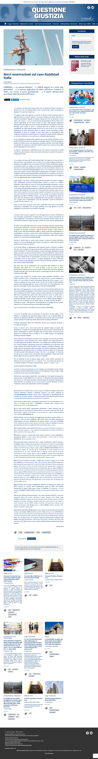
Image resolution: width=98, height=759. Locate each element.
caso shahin (76, 167)
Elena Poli (72, 114)
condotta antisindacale (78, 120)
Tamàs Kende (55, 646)
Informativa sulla (10, 748)
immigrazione (11, 716)
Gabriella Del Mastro (58, 579)
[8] (54, 286)
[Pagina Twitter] (92, 7)
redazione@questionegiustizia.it (24, 745)
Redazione (74, 155)
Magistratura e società (26, 24)
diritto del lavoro (16, 610)
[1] (60, 110)
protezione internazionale (78, 169)
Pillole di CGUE (8, 573)
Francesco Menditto (73, 202)
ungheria (51, 656)
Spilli (93, 24)
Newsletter (82, 31)
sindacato (87, 122)
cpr (18, 714)
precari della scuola (12, 614)
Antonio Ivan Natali (29, 579)
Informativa (72, 2)
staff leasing (31, 676)
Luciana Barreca (49, 702)
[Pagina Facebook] (89, 7)
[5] (32, 262)
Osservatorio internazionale (43, 24)
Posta (8, 99)
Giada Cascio (72, 284)
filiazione (79, 317)
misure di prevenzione (87, 207)
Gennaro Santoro (8, 708)
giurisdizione (52, 712)
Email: (73, 35)
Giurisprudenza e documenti (68, 24)
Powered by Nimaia (49, 753)
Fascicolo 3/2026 (86, 61)
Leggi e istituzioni (13, 24)
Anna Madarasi (49, 646)
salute (17, 716)
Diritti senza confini (85, 24)
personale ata (11, 612)
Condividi (15, 99)
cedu (75, 207)
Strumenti (56, 24)
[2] (49, 184)
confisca (79, 207)
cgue (20, 532)
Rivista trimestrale (82, 57)
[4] (39, 237)
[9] (52, 307)
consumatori (15, 669)
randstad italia (46, 532)
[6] (26, 273)
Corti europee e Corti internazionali (10, 637)
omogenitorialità (86, 317)
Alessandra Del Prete (9, 583)
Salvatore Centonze (50, 579)
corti (38, 532)
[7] (30, 284)
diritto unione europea (54, 654)
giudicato (35, 595)
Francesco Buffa (28, 702)
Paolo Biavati (8, 82)
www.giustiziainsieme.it (21, 394)
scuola (10, 616)
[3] (43, 208)
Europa (47, 636)
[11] (47, 383)
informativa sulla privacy (84, 43)
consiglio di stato (29, 532)
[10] (35, 346)
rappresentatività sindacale (79, 122)
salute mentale (11, 719)
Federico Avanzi (28, 651)
